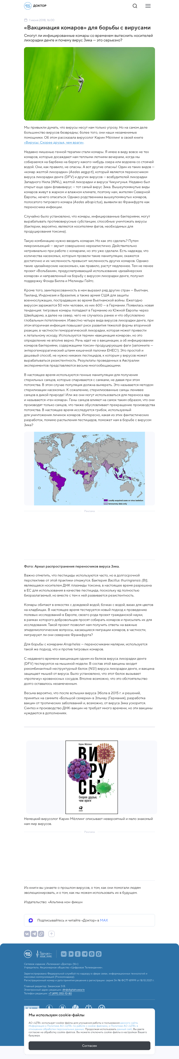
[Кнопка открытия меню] (148, 6)
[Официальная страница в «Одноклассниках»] (78, 954)
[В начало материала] (51, 934)
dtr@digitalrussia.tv (73, 989)
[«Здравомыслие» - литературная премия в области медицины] (44, 954)
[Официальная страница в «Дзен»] (92, 954)
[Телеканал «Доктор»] (35, 6)
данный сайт (124, 1029)
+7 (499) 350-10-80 (60, 993)
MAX (104, 920)
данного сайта (129, 1023)
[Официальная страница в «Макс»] (99, 954)
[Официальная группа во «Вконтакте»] (64, 954)
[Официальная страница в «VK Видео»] (71, 954)
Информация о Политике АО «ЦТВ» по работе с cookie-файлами (68, 1026)
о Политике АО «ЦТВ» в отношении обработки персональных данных (83, 1027)
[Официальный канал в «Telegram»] (85, 954)
